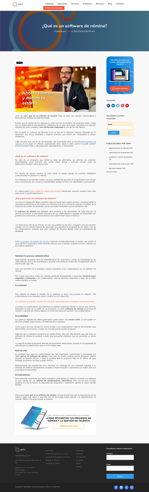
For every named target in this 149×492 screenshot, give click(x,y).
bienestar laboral (117, 168)
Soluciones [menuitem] (62, 4)
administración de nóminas (121, 148)
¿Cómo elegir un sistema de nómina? (45, 191)
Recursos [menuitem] (100, 4)
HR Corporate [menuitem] (81, 457)
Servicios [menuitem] (75, 4)
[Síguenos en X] (126, 487)
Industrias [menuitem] (49, 4)
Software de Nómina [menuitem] (53, 463)
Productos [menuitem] (87, 4)
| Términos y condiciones (52, 487)
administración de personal (121, 152)
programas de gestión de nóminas (34, 241)
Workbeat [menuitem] (79, 460)
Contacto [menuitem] (120, 4)
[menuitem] (53, 8)
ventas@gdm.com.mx (22, 455)
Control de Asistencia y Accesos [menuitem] (57, 454)
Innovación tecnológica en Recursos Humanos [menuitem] (59, 457)
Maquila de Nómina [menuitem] (52, 460)
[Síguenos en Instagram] (132, 487)
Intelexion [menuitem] (79, 454)
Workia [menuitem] (78, 467)
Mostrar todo (111, 172)
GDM (69, 31)
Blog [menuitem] (110, 4)
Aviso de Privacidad (37, 487)
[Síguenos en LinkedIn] (121, 487)
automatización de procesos (121, 164)
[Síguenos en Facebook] (116, 487)
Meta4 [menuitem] (78, 463)
